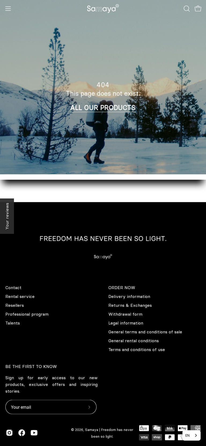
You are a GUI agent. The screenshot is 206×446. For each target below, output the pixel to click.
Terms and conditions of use (136, 349)
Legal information (125, 323)
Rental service (20, 296)
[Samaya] (103, 8)
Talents (12, 323)
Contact (13, 287)
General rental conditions (133, 340)
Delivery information (129, 296)
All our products (103, 108)
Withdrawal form (125, 314)
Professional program (27, 314)
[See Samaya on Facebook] (22, 433)
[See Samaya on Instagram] (9, 433)
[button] (186, 8)
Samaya (91, 429)
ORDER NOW (121, 287)
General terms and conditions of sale (145, 331)
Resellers (14, 305)
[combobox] (191, 435)
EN (187, 435)
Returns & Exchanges (130, 305)
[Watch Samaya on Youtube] (34, 433)
